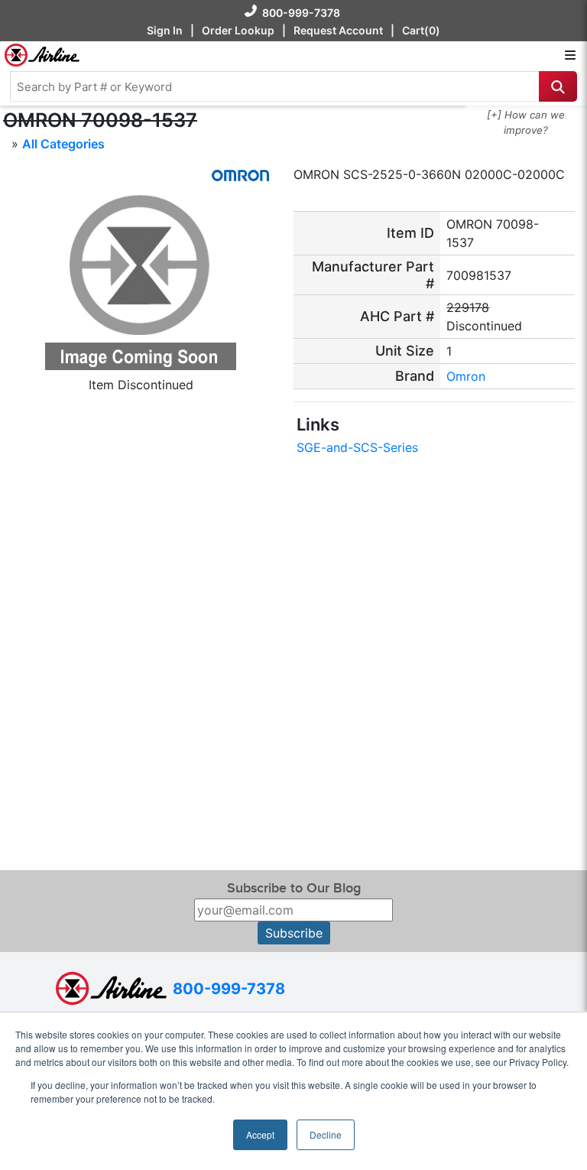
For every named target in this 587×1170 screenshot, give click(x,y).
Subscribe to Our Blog (294, 888)
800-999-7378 (301, 12)
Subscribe (294, 933)
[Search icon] (558, 86)
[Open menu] (570, 55)
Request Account (338, 30)
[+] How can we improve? (526, 122)
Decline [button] (326, 1134)
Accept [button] (260, 1134)
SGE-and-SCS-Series (357, 447)
